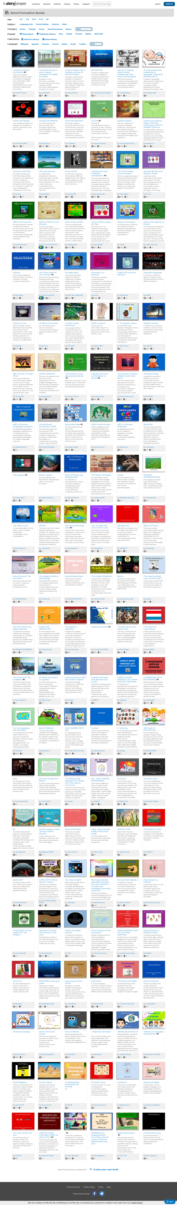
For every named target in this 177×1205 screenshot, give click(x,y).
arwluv (96, 295)
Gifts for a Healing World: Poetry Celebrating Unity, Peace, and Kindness (126, 73)
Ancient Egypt (45, 1082)
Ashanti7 (18, 1156)
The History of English (101, 475)
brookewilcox (20, 548)
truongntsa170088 (101, 649)
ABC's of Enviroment (22, 222)
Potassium (122, 1082)
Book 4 (120, 576)
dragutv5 (123, 700)
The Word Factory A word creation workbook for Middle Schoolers (48, 73)
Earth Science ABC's (74, 222)
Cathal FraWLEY (152, 245)
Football (95, 728)
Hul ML (148, 194)
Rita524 (148, 953)
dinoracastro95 (99, 194)
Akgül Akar (124, 295)
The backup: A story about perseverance (74, 375)
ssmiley (18, 194)
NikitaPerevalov (99, 902)
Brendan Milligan (152, 801)
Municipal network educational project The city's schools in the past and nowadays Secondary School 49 (101, 885)
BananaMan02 (46, 953)
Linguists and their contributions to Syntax (99, 376)
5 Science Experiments (101, 1183)
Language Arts (26, 24)
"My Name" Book (151, 374)
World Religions (20, 1082)
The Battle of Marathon (71, 628)
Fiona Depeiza (20, 700)
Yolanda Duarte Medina (102, 93)
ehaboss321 (72, 194)
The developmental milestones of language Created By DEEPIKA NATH (153, 73)
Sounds (94, 121)
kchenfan (71, 346)
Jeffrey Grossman (47, 295)
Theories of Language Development (153, 1033)
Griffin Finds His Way (100, 424)
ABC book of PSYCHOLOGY (150, 729)
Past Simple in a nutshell (151, 881)
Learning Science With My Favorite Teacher (75, 678)
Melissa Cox (124, 447)
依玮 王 (96, 700)
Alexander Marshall (127, 498)
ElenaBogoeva (99, 1156)
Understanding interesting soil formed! (72, 1084)
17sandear (71, 902)
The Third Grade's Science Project (125, 172)
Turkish (82, 44)
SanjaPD (97, 801)
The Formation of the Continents (101, 931)
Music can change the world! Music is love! (154, 1184)
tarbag (122, 751)
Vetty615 (18, 346)
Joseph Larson (73, 396)
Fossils (120, 475)
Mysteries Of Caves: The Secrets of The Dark (48, 932)
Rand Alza (71, 1054)
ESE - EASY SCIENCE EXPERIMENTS (100, 780)
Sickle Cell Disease (21, 121)
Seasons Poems (124, 121)
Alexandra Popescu (153, 902)
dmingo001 (19, 396)
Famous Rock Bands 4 (127, 880)
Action (23, 29)
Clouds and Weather (48, 121)
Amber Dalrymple (126, 396)
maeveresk (45, 548)
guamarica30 (46, 396)
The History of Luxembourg (150, 628)
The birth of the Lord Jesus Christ (126, 628)
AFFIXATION (96, 70)
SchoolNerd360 (21, 143)
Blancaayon (45, 751)
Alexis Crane (124, 346)
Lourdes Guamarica (127, 1004)
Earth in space (45, 475)
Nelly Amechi (46, 700)
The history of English (127, 981)
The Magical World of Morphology (49, 577)
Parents (46, 4)
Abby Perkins (73, 93)
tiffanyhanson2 (73, 498)
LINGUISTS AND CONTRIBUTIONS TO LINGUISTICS (48, 1135)
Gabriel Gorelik (99, 599)
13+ (47, 19)
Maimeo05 (124, 801)
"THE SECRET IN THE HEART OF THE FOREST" (22, 932)
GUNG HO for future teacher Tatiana (48, 881)
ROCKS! (42, 525)
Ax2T (69, 953)
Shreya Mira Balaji (47, 447)
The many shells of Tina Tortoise (47, 273)
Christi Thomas (20, 93)
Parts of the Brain (73, 829)
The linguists (19, 475)
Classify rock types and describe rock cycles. (99, 679)
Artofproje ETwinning (76, 751)
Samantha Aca (20, 902)
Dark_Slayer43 (151, 1156)
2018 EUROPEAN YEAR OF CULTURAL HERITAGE (127, 932)
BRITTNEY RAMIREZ (75, 295)
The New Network (47, 1183)
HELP (171, 1202)
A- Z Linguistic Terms (127, 323)
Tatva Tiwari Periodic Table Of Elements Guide (100, 831)
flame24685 (98, 245)
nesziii (122, 245)
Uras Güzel (150, 447)
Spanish (35, 44)
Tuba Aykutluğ (73, 1156)
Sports (68, 29)
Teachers (36, 4)
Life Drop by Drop (47, 171)
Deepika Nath (151, 93)
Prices (76, 4)
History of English (151, 1082)
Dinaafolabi (150, 548)
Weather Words (151, 323)
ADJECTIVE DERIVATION (44, 628)
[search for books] (108, 4)
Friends (78, 34)
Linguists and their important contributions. (99, 173)
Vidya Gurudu (124, 852)
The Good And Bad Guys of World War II (153, 577)
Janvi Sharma (72, 852)
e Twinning (122, 728)
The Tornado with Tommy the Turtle (99, 526)
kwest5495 (150, 649)
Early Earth (18, 880)
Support (86, 4)
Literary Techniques (126, 222)
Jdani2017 (123, 548)
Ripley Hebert (125, 902)
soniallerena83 (99, 498)
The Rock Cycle (151, 779)
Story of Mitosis (72, 1032)
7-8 (27, 19)
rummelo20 (45, 801)
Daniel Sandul (46, 649)
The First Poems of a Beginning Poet (22, 628)
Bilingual (24, 44)
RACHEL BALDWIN (75, 599)
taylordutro (45, 143)
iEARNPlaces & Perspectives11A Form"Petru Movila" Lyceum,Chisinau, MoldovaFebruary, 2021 (100, 1138)
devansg (18, 1004)
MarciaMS (149, 396)
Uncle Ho (121, 779)
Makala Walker (151, 751)
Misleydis (18, 751)
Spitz (15, 779)
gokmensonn (20, 1054)
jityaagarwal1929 (47, 852)
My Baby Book (71, 272)
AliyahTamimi (125, 1105)
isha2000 (149, 852)
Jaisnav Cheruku (47, 498)
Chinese (45, 44)
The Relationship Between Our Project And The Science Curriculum (74, 782)
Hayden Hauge (125, 1054)
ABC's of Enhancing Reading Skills (74, 476)
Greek (73, 44)
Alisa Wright (124, 194)
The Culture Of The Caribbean (22, 678)
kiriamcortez (20, 498)
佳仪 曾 (70, 1105)
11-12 (41, 19)
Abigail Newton (21, 447)
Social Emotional (55, 29)
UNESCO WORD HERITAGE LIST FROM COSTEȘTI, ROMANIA (127, 679)
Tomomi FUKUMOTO (49, 245)
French (55, 44)
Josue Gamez (46, 1105)
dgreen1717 (19, 1105)
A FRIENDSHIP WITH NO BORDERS (153, 678)
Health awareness (99, 627)
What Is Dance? (98, 323)
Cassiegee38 (72, 245)
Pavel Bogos (124, 649)
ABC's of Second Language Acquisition (23, 425)
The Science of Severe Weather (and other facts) (127, 376)
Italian (64, 44)
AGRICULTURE (123, 829)
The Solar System (73, 880)
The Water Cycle (20, 525)
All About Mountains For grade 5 (48, 678)
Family (69, 34)
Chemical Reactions (74, 121)
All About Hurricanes (48, 323)
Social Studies (42, 24)
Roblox (88, 34)
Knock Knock (71, 171)
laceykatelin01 (73, 548)
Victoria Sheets (73, 649)
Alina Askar (19, 295)
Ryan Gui (44, 346)
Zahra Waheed (20, 599)
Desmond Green (100, 1105)
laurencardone (99, 447)
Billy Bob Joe (123, 525)
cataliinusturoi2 (99, 751)
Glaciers (16, 272)
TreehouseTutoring (127, 143)
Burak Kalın (45, 194)
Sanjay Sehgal (73, 447)
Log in (158, 4)
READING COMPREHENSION (152, 476)
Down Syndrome (151, 981)
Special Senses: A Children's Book (151, 931)
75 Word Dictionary (152, 1133)
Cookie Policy (136, 1203)
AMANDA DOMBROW (23, 649)
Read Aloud (28, 34)
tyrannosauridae (72, 424)
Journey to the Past (22, 171)
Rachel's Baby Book (74, 576)
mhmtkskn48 (20, 953)
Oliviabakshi (98, 548)
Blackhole (148, 424)
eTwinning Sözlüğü (21, 1032)
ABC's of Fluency (151, 525)
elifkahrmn (150, 143)
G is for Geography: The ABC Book (21, 729)
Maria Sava (97, 1054)
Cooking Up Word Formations (21, 71)
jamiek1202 (45, 93)
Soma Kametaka (21, 801)
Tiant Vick (123, 1156)
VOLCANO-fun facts (153, 829)
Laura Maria (72, 1004)
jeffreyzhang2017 (47, 1054)
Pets (61, 34)
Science (55, 24)
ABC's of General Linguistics (124, 425)
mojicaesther (151, 1004)
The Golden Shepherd (101, 576)
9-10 (34, 19)
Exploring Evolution (126, 1133)
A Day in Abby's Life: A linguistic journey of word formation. (75, 72)
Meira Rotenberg (100, 953)
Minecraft (99, 34)
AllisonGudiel (98, 1004)
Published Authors (48, 34)
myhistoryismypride (127, 953)
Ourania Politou (21, 245)
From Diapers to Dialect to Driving (125, 1184)
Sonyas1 (70, 700)
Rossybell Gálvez (47, 1156)
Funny (41, 29)
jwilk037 (149, 346)
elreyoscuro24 (99, 396)
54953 (148, 295)
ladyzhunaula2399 (152, 1105)
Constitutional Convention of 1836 (47, 425)
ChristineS (71, 143)
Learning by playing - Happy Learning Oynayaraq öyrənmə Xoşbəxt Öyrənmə (153, 124)
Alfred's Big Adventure (127, 1032)
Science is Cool (19, 323)
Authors (57, 4)
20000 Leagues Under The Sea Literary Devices (49, 831)
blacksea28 (150, 700)
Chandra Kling (125, 93)
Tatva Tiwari (98, 852)
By (14, 829)
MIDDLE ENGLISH (47, 374)
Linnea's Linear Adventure (72, 324)
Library (67, 4)
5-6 (21, 19)
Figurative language (153, 272)
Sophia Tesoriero (100, 143)
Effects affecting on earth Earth (74, 1184)
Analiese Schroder (126, 599)
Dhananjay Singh (47, 1004)
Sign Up (169, 4)
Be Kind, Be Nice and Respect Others (153, 172)
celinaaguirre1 (20, 852)
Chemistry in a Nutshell (97, 273)
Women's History (31, 39)
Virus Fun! (17, 981)
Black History (51, 39)
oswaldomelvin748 (153, 1054)
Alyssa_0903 (98, 346)
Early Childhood (46, 728)
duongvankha (151, 498)
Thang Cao (45, 599)
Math (64, 24)
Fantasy (32, 29)
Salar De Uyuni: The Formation (22, 577)
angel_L (149, 599)
